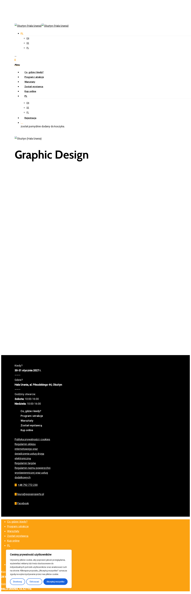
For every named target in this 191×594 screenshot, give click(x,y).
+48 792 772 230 (28, 484)
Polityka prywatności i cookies (32, 439)
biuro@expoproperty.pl (30, 494)
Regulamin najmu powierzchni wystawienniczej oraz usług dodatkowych (32, 472)
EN (28, 38)
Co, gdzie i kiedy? (31, 411)
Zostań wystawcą (31, 425)
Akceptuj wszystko (55, 581)
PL (22, 33)
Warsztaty (27, 420)
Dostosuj (17, 581)
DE (28, 43)
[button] (17, 64)
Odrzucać (34, 581)
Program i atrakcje (32, 415)
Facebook (23, 503)
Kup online (27, 430)
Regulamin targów (25, 463)
